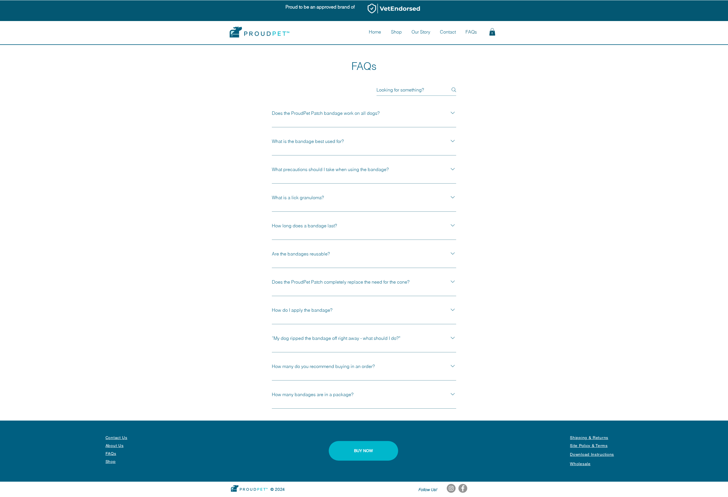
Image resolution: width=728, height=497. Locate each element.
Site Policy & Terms (588, 445)
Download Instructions (592, 454)
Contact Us (116, 437)
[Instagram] (451, 488)
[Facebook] (462, 488)
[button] (492, 32)
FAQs (111, 453)
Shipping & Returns (589, 437)
